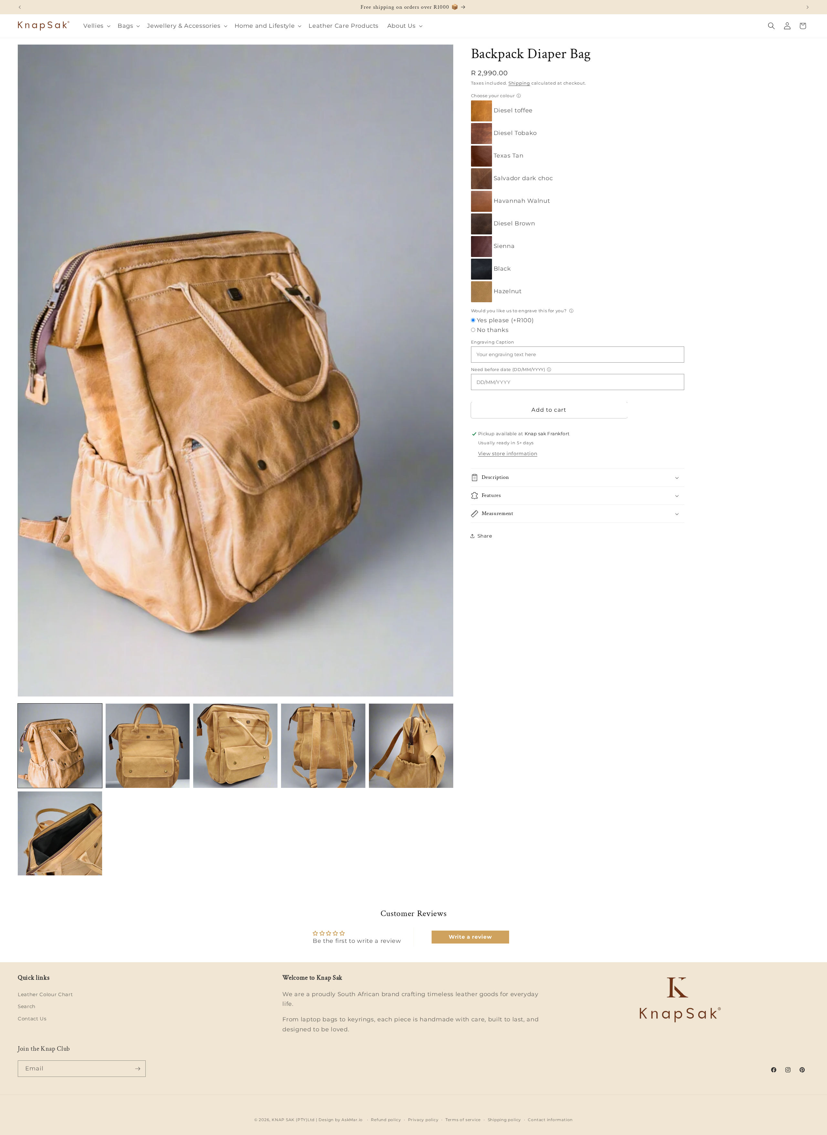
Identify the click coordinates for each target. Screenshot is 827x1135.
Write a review (470, 937)
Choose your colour (493, 95)
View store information (508, 453)
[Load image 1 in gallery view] (60, 746)
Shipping (519, 83)
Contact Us (32, 1019)
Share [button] (484, 536)
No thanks (493, 329)
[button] (96, 26)
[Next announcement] (808, 7)
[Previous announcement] (20, 7)
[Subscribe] (137, 1068)
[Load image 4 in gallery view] (323, 746)
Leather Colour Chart (45, 994)
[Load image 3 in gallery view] (235, 746)
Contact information (550, 1119)
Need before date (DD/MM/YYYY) (508, 369)
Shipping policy (504, 1119)
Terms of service (463, 1119)
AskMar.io (352, 1119)
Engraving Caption (492, 342)
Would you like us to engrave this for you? (519, 310)
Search (27, 1007)
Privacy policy (423, 1119)
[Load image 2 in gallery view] (148, 746)
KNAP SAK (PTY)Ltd (293, 1119)
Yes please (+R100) (505, 320)
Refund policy (386, 1119)
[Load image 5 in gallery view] (411, 746)
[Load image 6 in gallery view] (60, 833)
